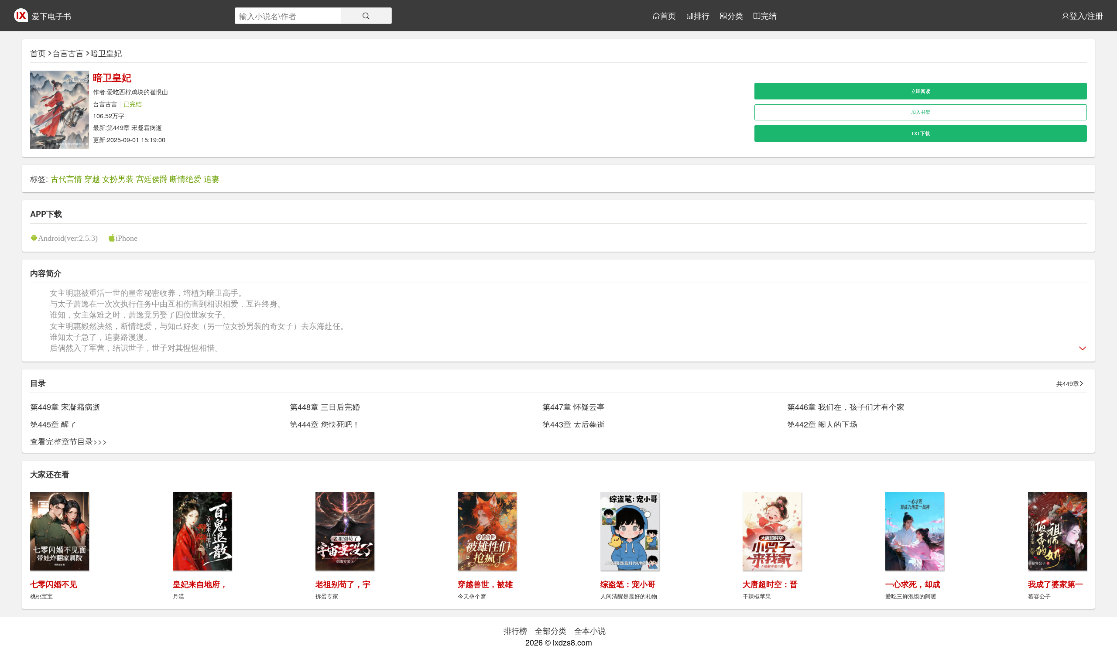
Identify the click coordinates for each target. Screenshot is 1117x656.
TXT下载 (920, 133)
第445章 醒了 (53, 424)
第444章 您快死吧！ (325, 424)
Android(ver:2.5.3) (68, 238)
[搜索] (366, 16)
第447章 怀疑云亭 (573, 406)
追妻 (211, 178)
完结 (769, 16)
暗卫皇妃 (106, 52)
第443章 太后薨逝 (573, 424)
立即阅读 (920, 91)
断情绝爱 (185, 178)
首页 (668, 16)
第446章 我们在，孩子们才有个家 (846, 406)
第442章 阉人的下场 (822, 424)
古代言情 (66, 178)
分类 (735, 16)
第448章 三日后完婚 (325, 406)
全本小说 (590, 630)
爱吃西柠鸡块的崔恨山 (137, 91)
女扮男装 (118, 178)
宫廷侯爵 (152, 178)
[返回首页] (21, 18)
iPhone (126, 238)
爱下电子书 (51, 15)
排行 (701, 16)
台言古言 (68, 52)
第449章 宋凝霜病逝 (134, 127)
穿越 (92, 178)
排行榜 (515, 630)
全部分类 (550, 630)
